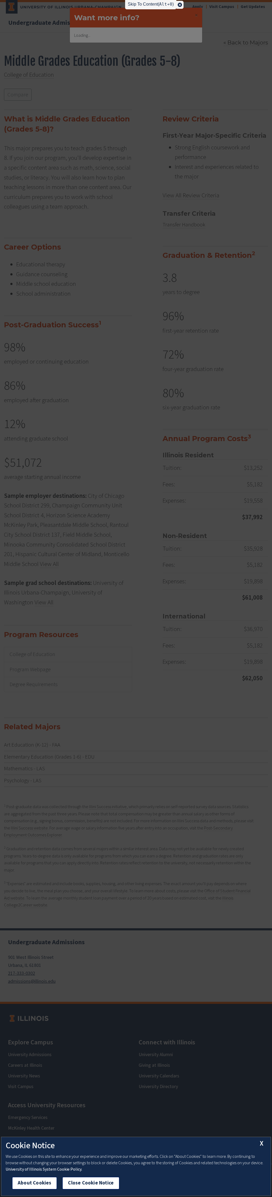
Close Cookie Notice (91, 1183)
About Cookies (34, 1183)
